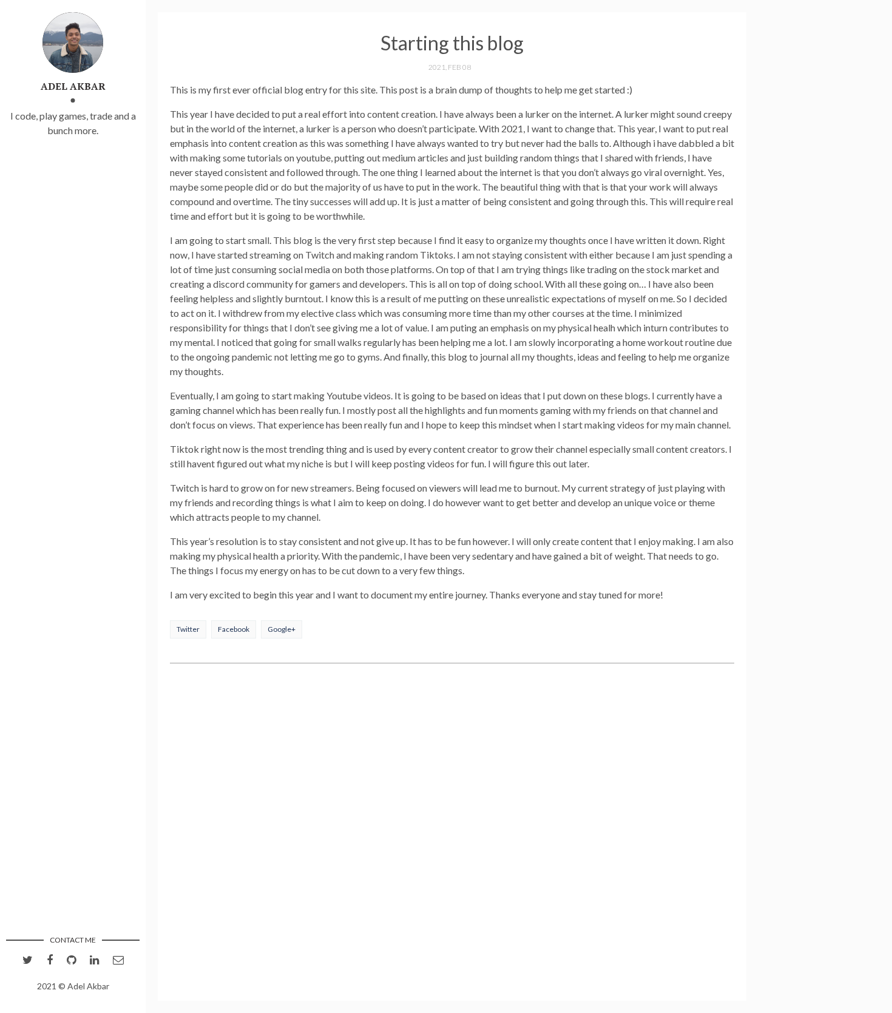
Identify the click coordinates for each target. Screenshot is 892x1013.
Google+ (282, 629)
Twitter (188, 629)
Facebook (233, 629)
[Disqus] (452, 833)
